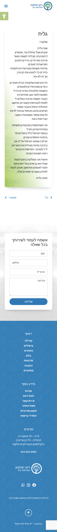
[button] (4, 16)
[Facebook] (34, 485)
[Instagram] (28, 485)
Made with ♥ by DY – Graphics (28, 523)
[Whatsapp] (23, 485)
